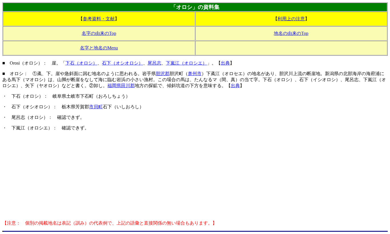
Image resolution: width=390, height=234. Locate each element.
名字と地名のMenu (99, 47)
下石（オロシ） (81, 63)
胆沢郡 (163, 73)
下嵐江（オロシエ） (186, 63)
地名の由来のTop (291, 33)
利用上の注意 (291, 18)
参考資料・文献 (99, 18)
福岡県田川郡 (121, 85)
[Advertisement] (195, 176)
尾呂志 (154, 63)
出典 (225, 63)
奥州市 (195, 73)
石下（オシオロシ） (122, 63)
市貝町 (96, 106)
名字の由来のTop (99, 33)
